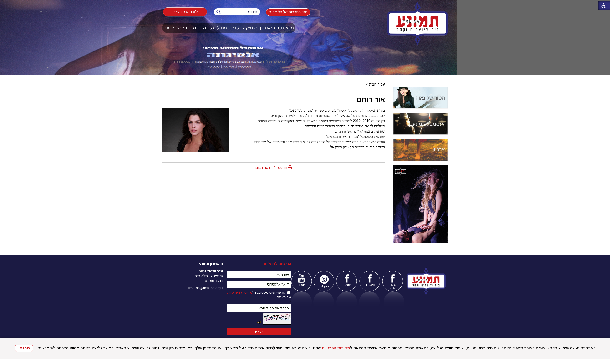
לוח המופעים (185, 11)
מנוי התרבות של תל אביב (288, 12)
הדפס (282, 167)
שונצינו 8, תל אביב (209, 276)
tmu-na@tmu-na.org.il (205, 288)
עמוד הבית (377, 84)
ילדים (234, 27)
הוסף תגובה (262, 167)
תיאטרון (267, 27)
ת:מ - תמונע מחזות (182, 27)
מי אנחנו (286, 27)
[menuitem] (286, 28)
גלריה (208, 27)
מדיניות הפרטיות (336, 348)
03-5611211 (214, 281)
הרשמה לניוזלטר (277, 264)
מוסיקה (250, 27)
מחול (222, 27)
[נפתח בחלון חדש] (301, 281)
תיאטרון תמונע (211, 264)
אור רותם (371, 99)
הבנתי (24, 348)
